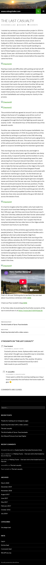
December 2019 (6, 487)
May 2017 (4, 502)
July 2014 (4, 513)
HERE (29, 298)
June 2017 (4, 498)
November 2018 (6, 490)
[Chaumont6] (6, 63)
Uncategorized (6, 527)
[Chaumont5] (6, 107)
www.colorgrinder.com (10, 11)
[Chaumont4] (6, 201)
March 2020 (5, 483)
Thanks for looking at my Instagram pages (14, 421)
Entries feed (5, 545)
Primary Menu (43, 11)
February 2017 (6, 506)
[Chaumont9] (6, 265)
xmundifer (22, 25)
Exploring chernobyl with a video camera (14, 331)
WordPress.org (6, 553)
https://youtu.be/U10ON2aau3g (30, 310)
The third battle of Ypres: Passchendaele (14, 323)
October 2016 (5, 510)
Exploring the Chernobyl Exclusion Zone (28, 450)
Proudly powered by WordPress (10, 562)
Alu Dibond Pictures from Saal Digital (13, 436)
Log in (3, 541)
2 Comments (33, 25)
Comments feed (6, 549)
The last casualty (6, 428)
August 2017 (5, 494)
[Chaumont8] (6, 102)
